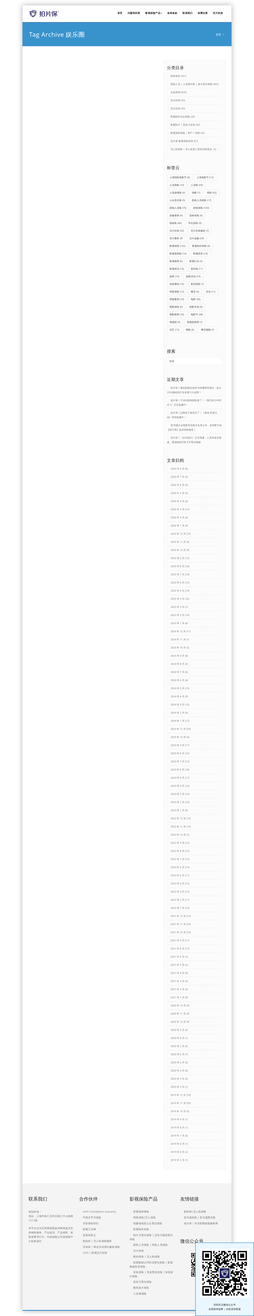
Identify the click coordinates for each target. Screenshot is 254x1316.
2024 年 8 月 (177, 663)
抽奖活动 (193, 276)
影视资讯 (177, 268)
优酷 (196, 192)
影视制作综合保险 (180, 116)
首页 (120, 13)
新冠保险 (197, 284)
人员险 (197, 185)
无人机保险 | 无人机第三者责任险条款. (192, 149)
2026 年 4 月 (177, 501)
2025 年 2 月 (177, 615)
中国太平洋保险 (92, 1217)
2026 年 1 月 (177, 525)
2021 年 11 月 (178, 924)
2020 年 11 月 (178, 1013)
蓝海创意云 (89, 1235)
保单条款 (172, 13)
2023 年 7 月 (177, 761)
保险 (212, 192)
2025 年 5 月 (177, 590)
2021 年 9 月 (177, 940)
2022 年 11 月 (178, 826)
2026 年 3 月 (177, 509)
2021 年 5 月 (177, 964)
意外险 (197, 268)
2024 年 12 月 (178, 631)
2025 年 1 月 (177, 623)
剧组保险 (201, 207)
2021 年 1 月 (177, 997)
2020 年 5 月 (177, 1062)
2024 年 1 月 (177, 720)
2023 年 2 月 (177, 802)
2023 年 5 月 (177, 777)
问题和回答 (134, 13)
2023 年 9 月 (177, 745)
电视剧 (175, 322)
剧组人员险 (178, 207)
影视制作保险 (201, 245)
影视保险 (177, 245)
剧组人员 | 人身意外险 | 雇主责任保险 (191, 84)
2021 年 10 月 (178, 932)
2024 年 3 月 (177, 704)
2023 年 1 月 (177, 810)
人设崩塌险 (177, 192)
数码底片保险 (141, 1287)
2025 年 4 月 (177, 598)
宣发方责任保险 (142, 1281)
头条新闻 (175, 92)
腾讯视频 (207, 329)
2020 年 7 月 (177, 1046)
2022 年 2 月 (177, 899)
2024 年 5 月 (177, 688)
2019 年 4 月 (177, 1151)
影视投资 (200, 253)
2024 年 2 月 (177, 712)
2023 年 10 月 (178, 737)
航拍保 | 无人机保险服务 (97, 1241)
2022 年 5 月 (177, 875)
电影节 (197, 314)
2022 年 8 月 (177, 851)
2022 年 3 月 (177, 891)
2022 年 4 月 (177, 883)
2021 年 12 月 (178, 916)
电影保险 (176, 306)
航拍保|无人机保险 (195, 1211)
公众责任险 (177, 200)
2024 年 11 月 (178, 639)
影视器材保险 (141, 1211)
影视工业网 (89, 1229)
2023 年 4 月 (177, 785)
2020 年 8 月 (177, 1038)
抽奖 (174, 276)
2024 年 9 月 (177, 655)
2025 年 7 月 (177, 574)
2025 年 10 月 (178, 550)
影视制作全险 (141, 1229)
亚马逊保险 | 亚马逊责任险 (200, 1217)
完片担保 (218, 13)
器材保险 (196, 215)
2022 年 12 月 (178, 818)
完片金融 (196, 238)
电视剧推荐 (195, 322)
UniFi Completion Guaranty (99, 1211)
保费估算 (203, 13)
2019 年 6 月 (177, 1143)
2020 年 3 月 (177, 1078)
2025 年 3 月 (177, 607)
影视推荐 (176, 261)
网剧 (190, 329)
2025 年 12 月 (178, 533)
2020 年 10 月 (178, 1021)
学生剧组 (194, 223)
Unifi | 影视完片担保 (95, 1252)
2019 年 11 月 (178, 1103)
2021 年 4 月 (177, 973)
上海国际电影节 (180, 177)
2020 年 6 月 (177, 1054)
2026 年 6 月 (177, 484)
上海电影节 (205, 177)
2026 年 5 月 (177, 493)
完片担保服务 (200, 230)
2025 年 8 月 (177, 566)
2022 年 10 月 (178, 834)
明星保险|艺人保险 (144, 1217)
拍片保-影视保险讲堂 (182, 141)
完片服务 (176, 238)
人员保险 (177, 185)
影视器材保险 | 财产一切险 (185, 132)
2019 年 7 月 (177, 1135)
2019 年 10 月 (178, 1111)
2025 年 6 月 (177, 582)
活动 (210, 291)
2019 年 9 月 (177, 1119)
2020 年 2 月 (177, 1086)
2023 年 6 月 (177, 769)
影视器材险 (178, 253)
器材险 (176, 223)
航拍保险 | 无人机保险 (146, 1256)
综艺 (174, 329)
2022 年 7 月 (177, 859)
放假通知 (177, 284)
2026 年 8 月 (177, 468)
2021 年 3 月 (177, 981)
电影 (195, 299)
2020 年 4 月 (177, 1070)
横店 (195, 291)
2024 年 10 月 (178, 647)
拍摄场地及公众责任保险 (147, 1223)
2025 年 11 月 (178, 541)
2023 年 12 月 (178, 729)
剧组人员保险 (201, 200)
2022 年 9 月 (177, 842)
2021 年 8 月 (177, 948)
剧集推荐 (176, 215)
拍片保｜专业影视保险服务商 (201, 1223)
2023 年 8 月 (177, 753)
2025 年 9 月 (177, 558)
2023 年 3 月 (177, 794)
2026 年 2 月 (177, 517)
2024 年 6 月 (177, 680)
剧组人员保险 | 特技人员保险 (150, 1244)
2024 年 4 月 (177, 696)
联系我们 (187, 13)
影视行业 (196, 261)
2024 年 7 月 (177, 672)
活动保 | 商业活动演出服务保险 (101, 1247)
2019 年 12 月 (178, 1095)
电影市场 (196, 306)
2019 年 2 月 (177, 1160)
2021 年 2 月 (177, 989)
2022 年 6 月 (177, 867)
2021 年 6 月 (177, 956)
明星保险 (177, 291)
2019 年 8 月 (177, 1127)
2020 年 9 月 (177, 1029)
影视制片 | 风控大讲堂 (183, 124)
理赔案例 (177, 299)
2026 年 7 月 (177, 476)
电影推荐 (177, 314)
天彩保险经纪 (90, 1223)
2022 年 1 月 (177, 907)
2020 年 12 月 (178, 1005)
